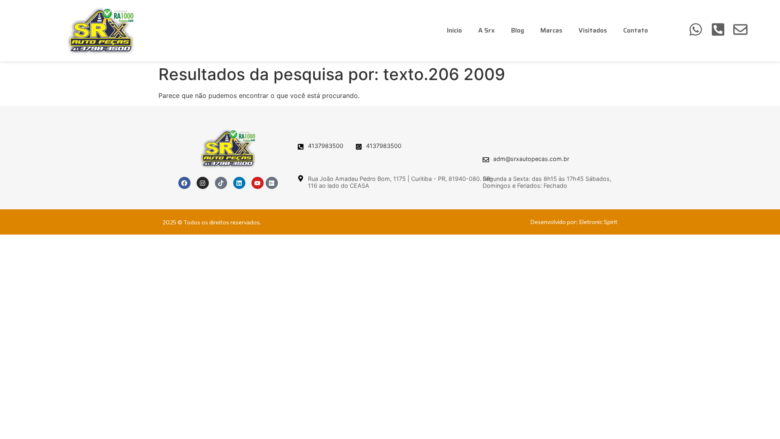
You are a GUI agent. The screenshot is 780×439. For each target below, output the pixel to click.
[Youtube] (257, 183)
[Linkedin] (239, 183)
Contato (635, 30)
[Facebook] (184, 183)
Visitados (592, 30)
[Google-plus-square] (272, 183)
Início (454, 30)
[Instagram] (203, 183)
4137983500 (325, 145)
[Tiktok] (221, 183)
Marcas (551, 30)
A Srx (486, 30)
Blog (517, 30)
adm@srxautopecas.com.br (531, 158)
